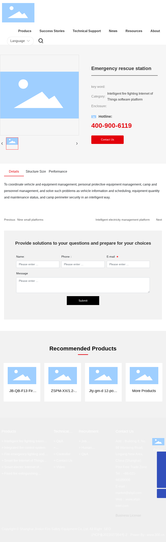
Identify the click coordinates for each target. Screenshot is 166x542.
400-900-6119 (111, 125)
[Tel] (161, 474)
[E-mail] (161, 465)
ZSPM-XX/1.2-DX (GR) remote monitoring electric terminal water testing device (63, 383)
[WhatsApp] (161, 456)
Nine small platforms (30, 219)
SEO (107, 529)
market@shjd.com (129, 493)
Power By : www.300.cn (147, 535)
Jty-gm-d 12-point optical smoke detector (103, 376)
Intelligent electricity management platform (123, 219)
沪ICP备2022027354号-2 (109, 535)
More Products (144, 373)
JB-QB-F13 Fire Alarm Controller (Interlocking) (22, 376)
